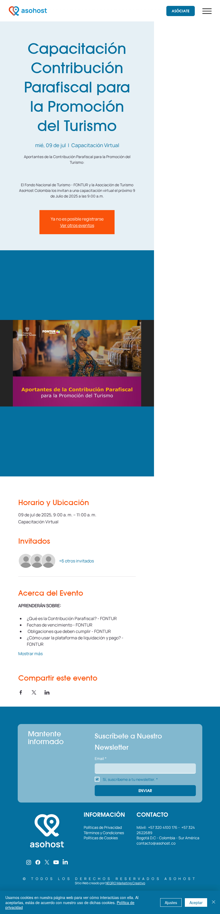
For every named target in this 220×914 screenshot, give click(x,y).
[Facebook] (38, 862)
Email (101, 758)
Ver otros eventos (77, 225)
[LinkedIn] (65, 862)
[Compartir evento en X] (33, 692)
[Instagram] (28, 862)
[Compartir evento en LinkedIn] (47, 692)
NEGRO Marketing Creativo (125, 883)
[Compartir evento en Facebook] (20, 692)
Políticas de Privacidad (103, 827)
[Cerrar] (213, 902)
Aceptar (196, 902)
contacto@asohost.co (156, 843)
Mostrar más (30, 653)
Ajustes (171, 902)
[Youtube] (56, 862)
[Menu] (207, 11)
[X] (47, 862)
